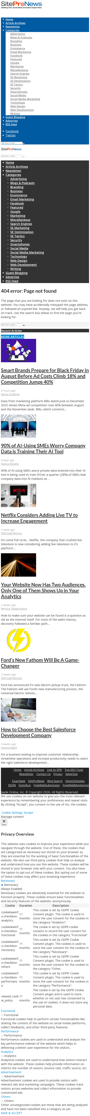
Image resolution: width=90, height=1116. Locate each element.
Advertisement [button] (11, 1072)
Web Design (17, 106)
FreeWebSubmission (47, 785)
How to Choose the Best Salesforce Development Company (38, 732)
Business (15, 44)
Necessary (11, 885)
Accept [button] (28, 813)
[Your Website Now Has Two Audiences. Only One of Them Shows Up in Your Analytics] (18, 575)
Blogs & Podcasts (21, 37)
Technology (17, 102)
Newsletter (13, 26)
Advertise (12, 120)
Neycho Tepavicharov (14, 608)
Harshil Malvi (9, 747)
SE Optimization (20, 81)
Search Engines (19, 73)
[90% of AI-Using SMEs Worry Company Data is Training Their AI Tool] (18, 437)
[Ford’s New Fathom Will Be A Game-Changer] (18, 651)
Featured (16, 59)
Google (14, 63)
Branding (16, 41)
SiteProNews (36, 781)
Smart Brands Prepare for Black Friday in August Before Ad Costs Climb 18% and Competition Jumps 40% (45, 376)
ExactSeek (18, 781)
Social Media (18, 95)
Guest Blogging (15, 117)
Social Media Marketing (25, 99)
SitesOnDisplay (75, 781)
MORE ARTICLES (12, 337)
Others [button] (6, 1097)
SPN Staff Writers (11, 533)
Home (9, 19)
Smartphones (18, 92)
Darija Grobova (10, 394)
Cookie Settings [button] (12, 813)
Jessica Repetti (10, 464)
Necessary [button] (8, 881)
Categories (12, 30)
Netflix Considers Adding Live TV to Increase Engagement (39, 518)
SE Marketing (18, 77)
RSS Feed (11, 124)
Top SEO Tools (74, 770)
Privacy (58, 774)
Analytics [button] (7, 1052)
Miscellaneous (19, 70)
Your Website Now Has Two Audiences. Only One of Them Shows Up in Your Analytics (43, 590)
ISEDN (12, 785)
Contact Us (43, 774)
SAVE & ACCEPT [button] (11, 1113)
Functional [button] (8, 1011)
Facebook (16, 55)
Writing (15, 113)
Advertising (17, 34)
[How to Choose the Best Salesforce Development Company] (18, 720)
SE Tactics (16, 84)
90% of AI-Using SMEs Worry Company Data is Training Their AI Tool (43, 448)
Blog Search (55, 781)
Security (15, 88)
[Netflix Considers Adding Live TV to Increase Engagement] (18, 506)
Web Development (22, 110)
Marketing (17, 66)
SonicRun (25, 785)
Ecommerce (17, 48)
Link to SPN (54, 770)
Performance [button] (10, 1031)
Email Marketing (20, 52)
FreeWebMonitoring (76, 785)
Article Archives (15, 23)
